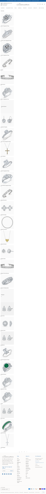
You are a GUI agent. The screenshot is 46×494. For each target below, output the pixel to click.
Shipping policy (26, 492)
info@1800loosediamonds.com (7, 3)
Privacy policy (21, 492)
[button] (3, 8)
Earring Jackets (3, 330)
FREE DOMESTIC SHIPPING (10, 0)
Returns (27, 473)
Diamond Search (18, 460)
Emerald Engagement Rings (5, 359)
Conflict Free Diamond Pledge (28, 468)
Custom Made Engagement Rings (6, 185)
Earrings (18, 466)
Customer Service (28, 459)
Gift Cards (18, 473)
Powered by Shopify (11, 492)
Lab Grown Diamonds (27, 466)
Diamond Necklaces (4, 229)
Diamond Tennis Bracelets (5, 273)
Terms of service (37, 492)
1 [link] (19, 451)
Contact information (31, 492)
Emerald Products (3, 374)
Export (2, 403)
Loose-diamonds (18, 475)
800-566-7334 (5, 4)
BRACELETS (3, 84)
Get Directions (37, 465)
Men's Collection (18, 471)
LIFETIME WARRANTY (19, 0)
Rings (18, 464)
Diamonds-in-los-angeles (19, 482)
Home (18, 458)
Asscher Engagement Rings (5, 55)
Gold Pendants (3, 447)
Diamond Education (27, 463)
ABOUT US (24, 0)
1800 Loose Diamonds (6, 492)
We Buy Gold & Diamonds (19, 479)
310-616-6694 (5, 5)
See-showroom (19, 477)
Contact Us (27, 470)
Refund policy (17, 492)
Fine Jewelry (3, 418)
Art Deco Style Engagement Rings (6, 40)
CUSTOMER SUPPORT (28, 0)
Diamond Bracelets (4, 200)
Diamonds (2, 294)
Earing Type (2, 315)
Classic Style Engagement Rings (6, 141)
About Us (27, 458)
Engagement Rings (19, 463)
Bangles (2, 69)
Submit (11, 470)
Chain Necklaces (3, 106)
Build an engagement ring (5, 99)
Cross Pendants (3, 156)
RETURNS (15, 0)
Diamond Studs (3, 258)
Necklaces (18, 469)
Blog (26, 476)
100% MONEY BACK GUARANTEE (35, 0)
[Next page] (27, 452)
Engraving (27, 461)
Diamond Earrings (3, 214)
